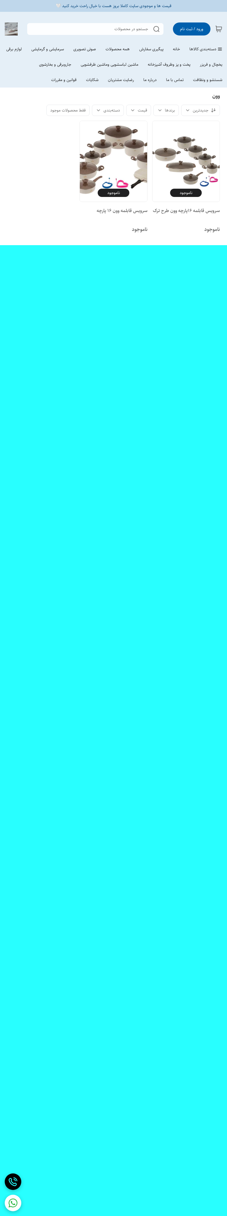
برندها (170, 110)
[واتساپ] (13, 1203)
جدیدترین (200, 110)
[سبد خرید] (218, 29)
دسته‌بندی (111, 110)
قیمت (142, 110)
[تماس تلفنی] (13, 1181)
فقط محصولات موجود (68, 110)
